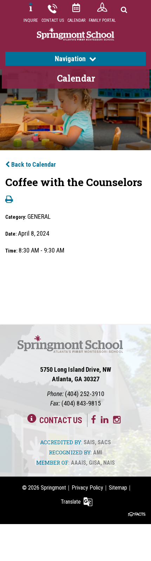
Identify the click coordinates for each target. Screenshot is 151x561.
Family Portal (102, 20)
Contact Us (52, 20)
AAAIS (78, 462)
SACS (104, 442)
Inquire (31, 20)
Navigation (70, 59)
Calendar (76, 20)
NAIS (109, 462)
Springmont (53, 487)
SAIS (89, 442)
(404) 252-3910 (84, 393)
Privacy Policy (87, 487)
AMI (97, 452)
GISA (94, 462)
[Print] (9, 200)
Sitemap (118, 487)
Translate (71, 501)
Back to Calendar (33, 164)
